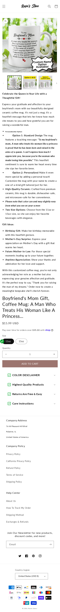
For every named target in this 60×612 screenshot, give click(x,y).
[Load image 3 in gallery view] (45, 82)
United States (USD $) (28, 576)
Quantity (6, 348)
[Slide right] (56, 83)
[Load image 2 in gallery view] (30, 82)
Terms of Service (14, 475)
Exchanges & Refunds (17, 521)
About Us (11, 501)
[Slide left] (3, 83)
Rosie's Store (32, 608)
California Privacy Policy (18, 461)
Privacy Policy (13, 454)
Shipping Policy (14, 481)
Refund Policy (13, 468)
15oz (21, 341)
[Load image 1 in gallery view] (14, 82)
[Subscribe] (50, 544)
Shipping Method (15, 515)
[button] (3, 6)
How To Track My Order (18, 508)
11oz (8, 341)
